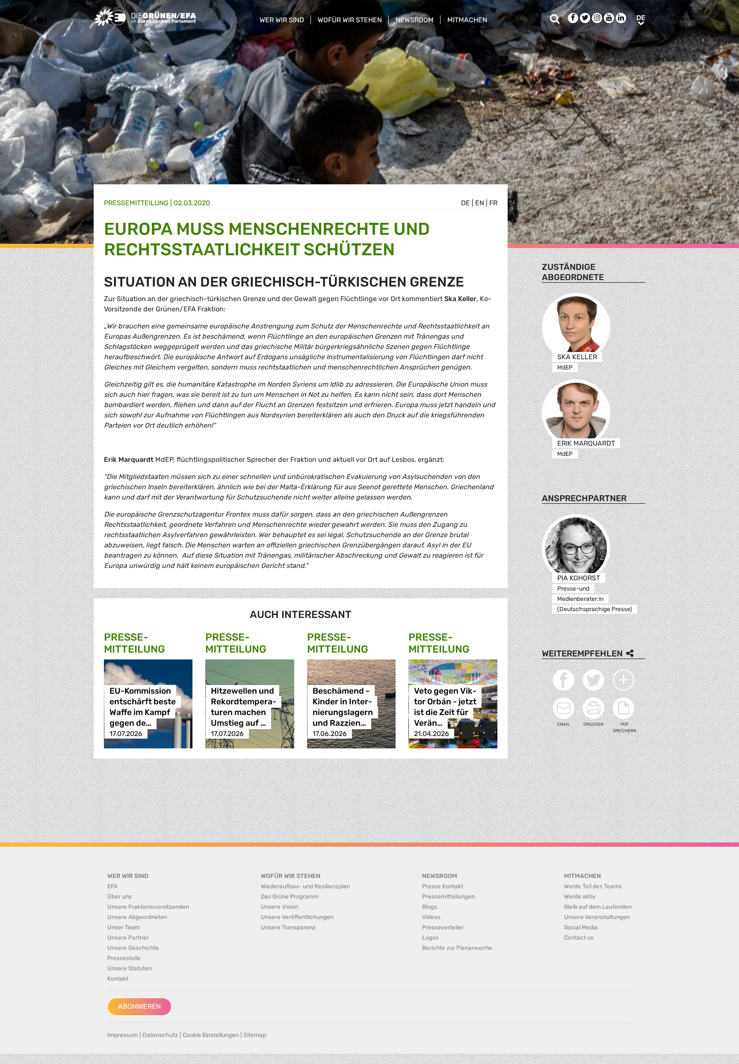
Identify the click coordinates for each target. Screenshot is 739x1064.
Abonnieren (139, 1006)
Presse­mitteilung (136, 203)
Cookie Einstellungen (211, 1035)
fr (493, 203)
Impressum (122, 1035)
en (479, 203)
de (465, 203)
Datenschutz (160, 1035)
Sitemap (254, 1035)
